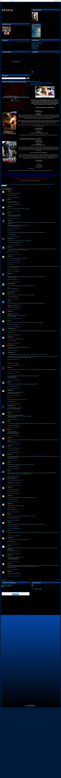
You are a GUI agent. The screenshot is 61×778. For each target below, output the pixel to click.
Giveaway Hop (7, 184)
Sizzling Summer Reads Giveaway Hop (46, 184)
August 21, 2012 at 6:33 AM (13, 511)
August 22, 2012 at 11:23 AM (13, 561)
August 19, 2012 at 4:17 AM (13, 419)
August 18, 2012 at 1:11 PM (13, 411)
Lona (8, 320)
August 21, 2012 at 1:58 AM (13, 493)
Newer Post (3, 579)
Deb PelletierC (10, 345)
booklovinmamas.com (23, 96)
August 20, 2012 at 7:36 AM (13, 460)
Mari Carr (27, 184)
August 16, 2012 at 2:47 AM (13, 290)
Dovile (8, 381)
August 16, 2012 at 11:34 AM (13, 318)
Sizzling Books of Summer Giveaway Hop (41, 83)
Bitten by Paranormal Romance (37, 43)
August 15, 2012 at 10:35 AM (13, 204)
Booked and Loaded (35, 45)
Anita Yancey (10, 292)
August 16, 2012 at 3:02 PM (13, 334)
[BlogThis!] (3, 185)
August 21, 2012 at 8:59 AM (13, 520)
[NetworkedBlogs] (15, 593)
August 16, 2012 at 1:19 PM (13, 326)
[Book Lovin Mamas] (32, 585)
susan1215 (9, 336)
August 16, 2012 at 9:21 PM (13, 350)
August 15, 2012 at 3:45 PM (13, 228)
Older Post (58, 579)
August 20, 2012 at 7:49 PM (13, 485)
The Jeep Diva (34, 47)
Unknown (9, 206)
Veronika (9, 554)
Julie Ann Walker (21, 184)
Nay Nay (9, 220)
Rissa (8, 470)
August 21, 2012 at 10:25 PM (13, 553)
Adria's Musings (11, 283)
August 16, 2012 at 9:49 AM (13, 309)
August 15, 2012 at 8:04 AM (13, 197)
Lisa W (9, 212)
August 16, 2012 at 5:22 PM (13, 343)
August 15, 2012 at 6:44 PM (13, 244)
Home (31, 579)
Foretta (9, 412)
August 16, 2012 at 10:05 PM (13, 365)
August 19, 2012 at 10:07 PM (13, 435)
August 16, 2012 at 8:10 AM (13, 299)
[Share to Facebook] (6, 185)
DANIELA (9, 273)
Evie (8, 429)
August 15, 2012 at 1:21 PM (13, 210)
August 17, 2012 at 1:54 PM (13, 395)
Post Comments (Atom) (9, 580)
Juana (8, 513)
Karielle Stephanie (11, 477)
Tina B (8, 563)
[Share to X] (4, 185)
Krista (8, 300)
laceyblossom (10, 405)
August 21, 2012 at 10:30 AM (13, 528)
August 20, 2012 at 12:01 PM (13, 468)
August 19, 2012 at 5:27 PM (13, 427)
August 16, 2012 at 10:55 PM (13, 371)
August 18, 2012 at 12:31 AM (13, 403)
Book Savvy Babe (35, 44)
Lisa (8, 462)
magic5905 (9, 390)
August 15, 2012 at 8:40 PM (13, 262)
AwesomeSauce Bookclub (36, 42)
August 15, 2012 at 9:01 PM (13, 271)
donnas (9, 445)
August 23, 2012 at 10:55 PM (13, 575)
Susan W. (9, 454)
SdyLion (9, 367)
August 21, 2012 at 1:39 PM (13, 535)
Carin (8, 530)
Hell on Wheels (14, 184)
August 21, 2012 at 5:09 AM (13, 501)
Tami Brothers (10, 352)
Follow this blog (15, 594)
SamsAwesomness (35, 46)
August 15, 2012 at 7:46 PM (13, 254)
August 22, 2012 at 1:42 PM (13, 569)
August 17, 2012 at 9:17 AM (13, 388)
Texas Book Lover (11, 328)
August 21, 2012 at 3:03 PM (13, 543)
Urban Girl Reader (35, 48)
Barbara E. (9, 246)
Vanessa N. (10, 537)
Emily (8, 199)
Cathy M (9, 487)
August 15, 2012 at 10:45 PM (13, 281)
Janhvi (9, 190)
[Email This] (2, 185)
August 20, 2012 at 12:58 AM (13, 452)
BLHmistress (10, 238)
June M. (9, 545)
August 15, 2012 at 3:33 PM (13, 218)
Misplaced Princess (33, 184)
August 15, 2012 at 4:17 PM (13, 236)
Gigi (8, 421)
